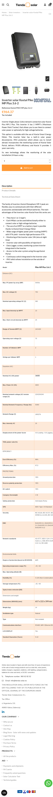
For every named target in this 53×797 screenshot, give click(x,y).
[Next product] (50, 13)
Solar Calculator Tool (11, 776)
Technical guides (10, 780)
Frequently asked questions (14, 773)
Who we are (8, 722)
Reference (6, 108)
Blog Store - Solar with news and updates (19, 732)
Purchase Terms (9, 743)
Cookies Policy (9, 739)
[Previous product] (49, 13)
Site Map (7, 729)
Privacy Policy (9, 746)
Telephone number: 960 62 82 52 (18, 676)
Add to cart (28, 168)
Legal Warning (9, 736)
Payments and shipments (13, 766)
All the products (9, 756)
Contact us (7, 725)
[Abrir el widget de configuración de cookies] (4, 793)
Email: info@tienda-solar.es (16, 681)
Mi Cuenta (7, 769)
